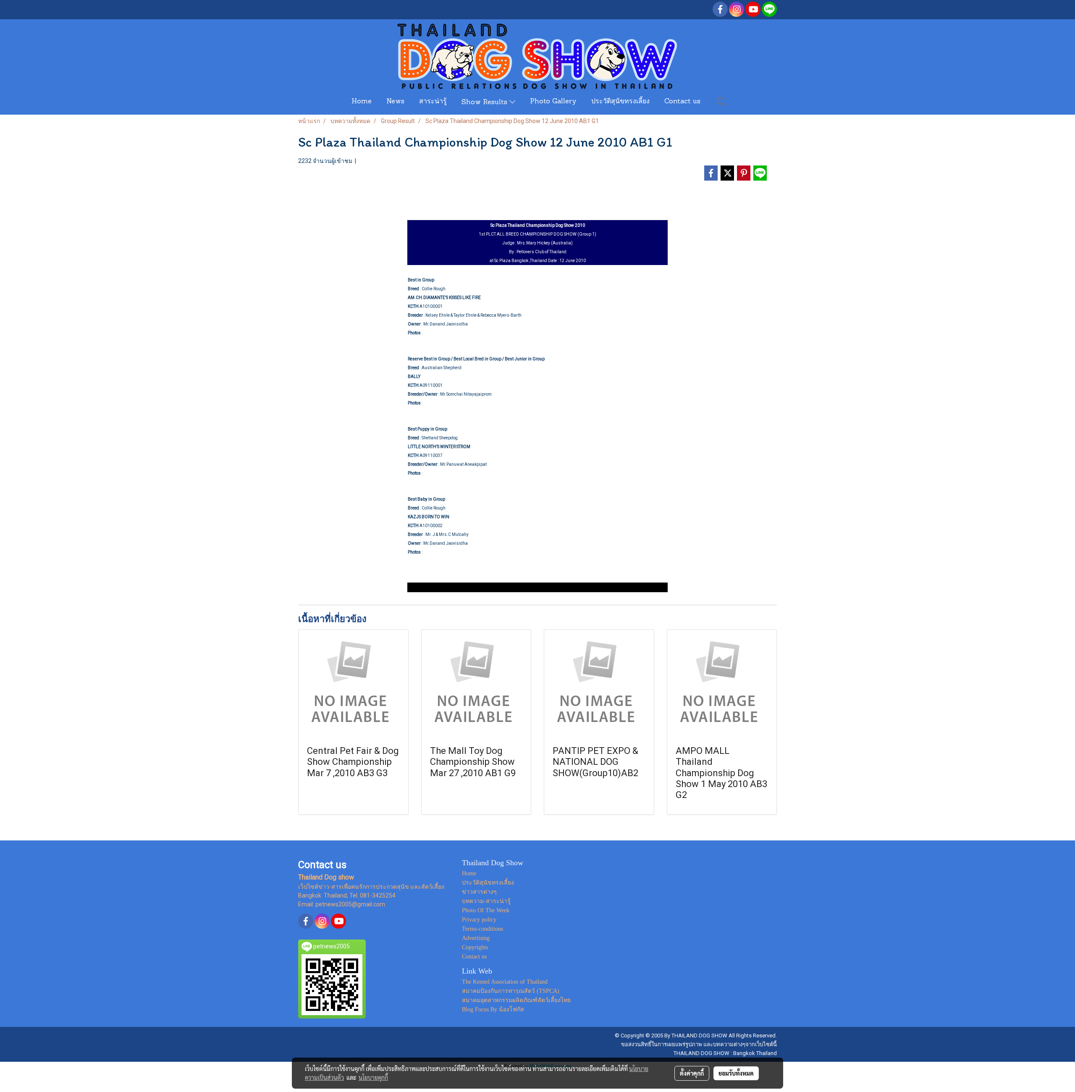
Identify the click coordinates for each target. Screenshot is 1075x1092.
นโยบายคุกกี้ (373, 1077)
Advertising (476, 938)
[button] (721, 102)
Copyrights (475, 947)
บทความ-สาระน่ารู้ (486, 901)
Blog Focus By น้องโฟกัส (493, 1009)
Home (361, 101)
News (395, 101)
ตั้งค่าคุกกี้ (692, 1073)
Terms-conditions (482, 929)
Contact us (682, 101)
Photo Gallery (553, 101)
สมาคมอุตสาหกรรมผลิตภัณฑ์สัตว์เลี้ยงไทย (516, 1000)
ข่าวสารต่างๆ (479, 892)
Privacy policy (479, 919)
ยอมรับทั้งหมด (736, 1073)
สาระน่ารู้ (433, 101)
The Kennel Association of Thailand (505, 982)
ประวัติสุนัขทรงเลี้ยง (620, 101)
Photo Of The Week (485, 910)
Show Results (485, 102)
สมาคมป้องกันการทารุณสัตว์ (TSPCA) (510, 991)
